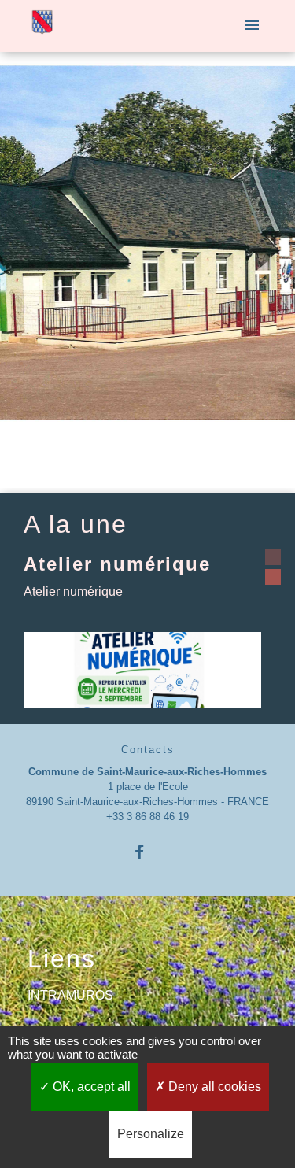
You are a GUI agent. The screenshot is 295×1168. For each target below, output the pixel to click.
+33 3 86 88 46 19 (147, 816)
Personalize (150, 1133)
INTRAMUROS (70, 995)
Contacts (148, 750)
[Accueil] (42, 26)
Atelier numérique (117, 564)
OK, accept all (90, 1086)
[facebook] (147, 852)
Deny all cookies (213, 1086)
